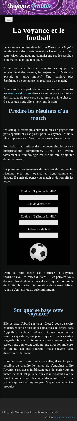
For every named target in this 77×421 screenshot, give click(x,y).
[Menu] (9, 19)
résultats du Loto (19, 93)
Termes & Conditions (65, 417)
